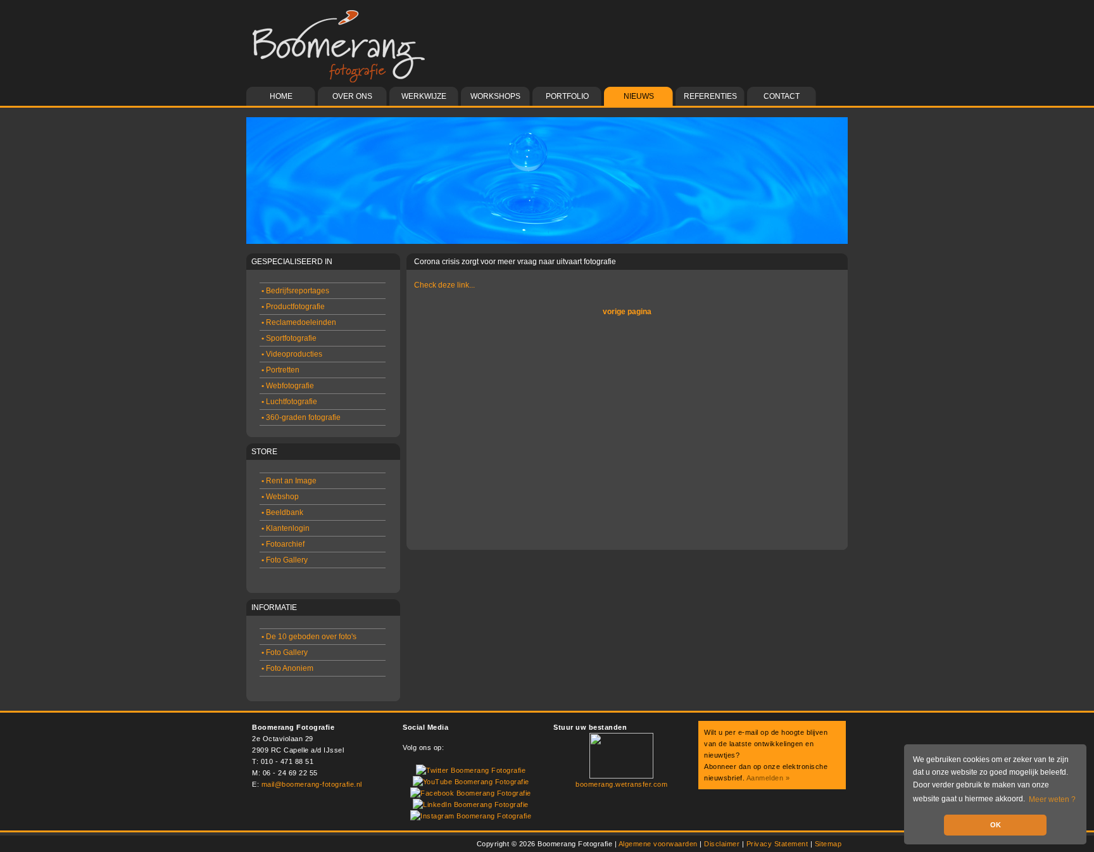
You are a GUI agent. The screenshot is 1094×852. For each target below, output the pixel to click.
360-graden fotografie (301, 417)
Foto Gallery (284, 560)
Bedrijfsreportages (295, 290)
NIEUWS (639, 96)
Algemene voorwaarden (658, 844)
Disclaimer (721, 844)
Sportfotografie (289, 338)
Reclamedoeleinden (298, 322)
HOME (281, 96)
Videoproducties (291, 354)
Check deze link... (444, 285)
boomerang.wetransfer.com (621, 784)
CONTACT (782, 96)
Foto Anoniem (287, 668)
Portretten (280, 370)
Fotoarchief (283, 544)
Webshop (280, 496)
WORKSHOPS (495, 96)
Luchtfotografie (289, 401)
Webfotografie (287, 385)
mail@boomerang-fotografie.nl (311, 784)
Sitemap (828, 844)
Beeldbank (282, 512)
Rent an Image (289, 480)
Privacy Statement (777, 844)
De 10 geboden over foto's (308, 636)
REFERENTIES (710, 96)
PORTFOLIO (567, 96)
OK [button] (995, 825)
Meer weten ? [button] (1052, 799)
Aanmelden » (768, 778)
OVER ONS (352, 96)
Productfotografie (293, 306)
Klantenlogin (285, 528)
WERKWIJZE (423, 96)
